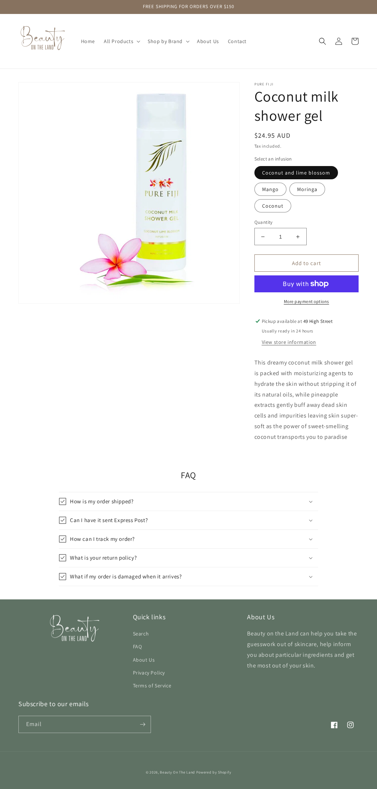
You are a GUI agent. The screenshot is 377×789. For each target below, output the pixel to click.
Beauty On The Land (177, 772)
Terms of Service (152, 685)
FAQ (137, 646)
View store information (289, 342)
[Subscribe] (142, 724)
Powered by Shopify (214, 772)
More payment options (306, 301)
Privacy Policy (149, 672)
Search (141, 633)
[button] (121, 41)
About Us (144, 659)
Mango (270, 189)
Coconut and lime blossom (296, 172)
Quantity (263, 222)
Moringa (307, 189)
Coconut (272, 205)
